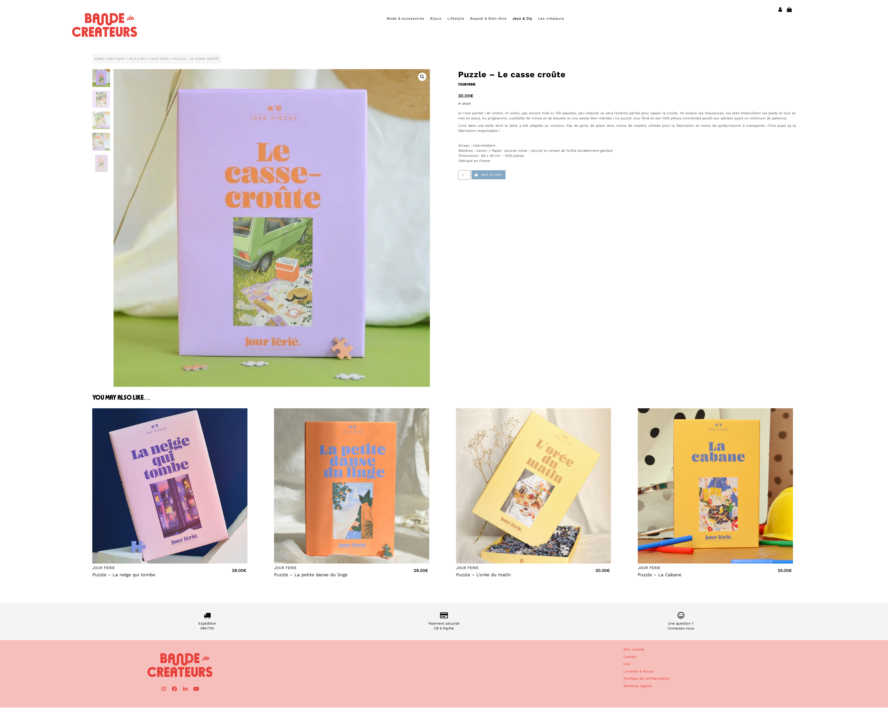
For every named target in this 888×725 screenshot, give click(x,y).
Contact (629, 657)
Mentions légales (637, 686)
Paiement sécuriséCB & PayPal (444, 625)
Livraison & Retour (638, 671)
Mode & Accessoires (405, 18)
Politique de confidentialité (646, 678)
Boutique (116, 58)
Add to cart (490, 175)
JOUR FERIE (159, 58)
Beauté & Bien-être (488, 18)
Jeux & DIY (137, 58)
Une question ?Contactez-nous (681, 625)
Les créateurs (551, 18)
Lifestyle (455, 18)
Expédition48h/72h (207, 625)
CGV (627, 664)
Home (99, 58)
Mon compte (633, 649)
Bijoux (436, 18)
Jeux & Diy (522, 18)
